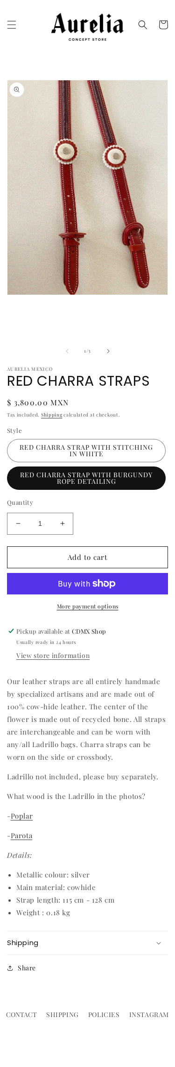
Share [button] (27, 967)
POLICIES (104, 1014)
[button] (11, 24)
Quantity (20, 502)
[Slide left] (67, 351)
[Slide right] (108, 351)
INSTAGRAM (149, 1014)
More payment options (88, 606)
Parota (22, 835)
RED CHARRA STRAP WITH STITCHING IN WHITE (86, 450)
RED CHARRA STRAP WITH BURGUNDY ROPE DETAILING (86, 478)
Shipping (52, 414)
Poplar (22, 815)
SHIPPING (62, 1014)
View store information (53, 655)
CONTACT (21, 1014)
